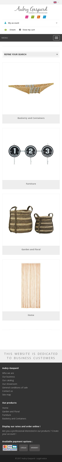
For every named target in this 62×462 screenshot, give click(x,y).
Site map (6, 394)
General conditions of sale (15, 387)
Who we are (8, 373)
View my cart (29, 29)
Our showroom (9, 383)
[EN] (56, 2)
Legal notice (42, 458)
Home (5, 407)
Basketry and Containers (14, 418)
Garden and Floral (11, 411)
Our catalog (8, 380)
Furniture (6, 414)
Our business (8, 376)
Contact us (7, 391)
